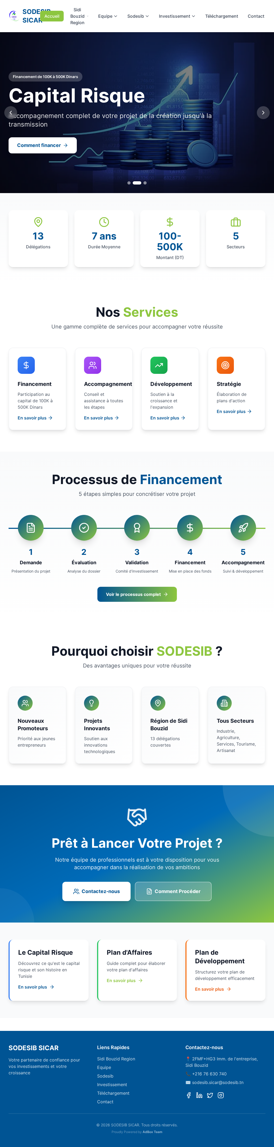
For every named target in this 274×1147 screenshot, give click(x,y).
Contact (256, 16)
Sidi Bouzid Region (77, 16)
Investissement (174, 16)
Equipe (105, 16)
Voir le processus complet (133, 594)
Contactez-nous (101, 891)
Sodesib (135, 16)
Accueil (51, 16)
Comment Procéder (177, 891)
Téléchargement (221, 16)
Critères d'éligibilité (40, 145)
